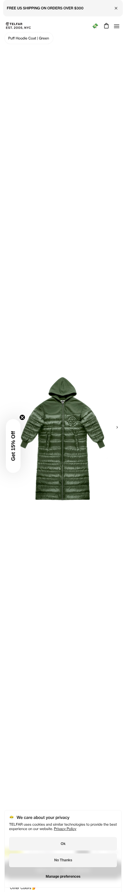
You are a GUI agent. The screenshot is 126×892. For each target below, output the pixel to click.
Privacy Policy (65, 829)
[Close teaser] (22, 417)
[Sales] (95, 26)
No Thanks (63, 860)
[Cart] (106, 26)
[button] (13, 446)
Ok (63, 843)
